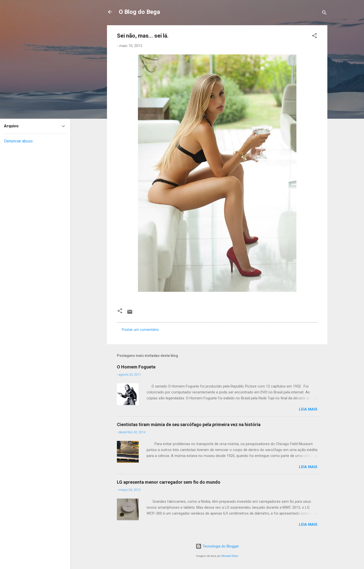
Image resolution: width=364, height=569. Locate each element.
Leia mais (308, 409)
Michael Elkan (229, 556)
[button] (314, 36)
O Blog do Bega (139, 11)
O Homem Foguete (136, 366)
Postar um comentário (140, 329)
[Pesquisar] (324, 13)
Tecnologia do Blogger (220, 546)
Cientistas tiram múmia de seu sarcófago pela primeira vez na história (188, 424)
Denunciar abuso (18, 141)
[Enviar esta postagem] (130, 313)
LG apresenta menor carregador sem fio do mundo (168, 482)
